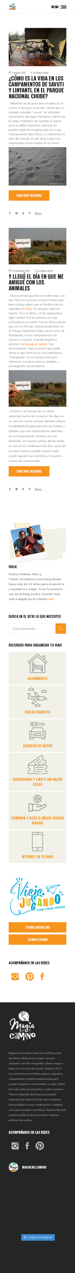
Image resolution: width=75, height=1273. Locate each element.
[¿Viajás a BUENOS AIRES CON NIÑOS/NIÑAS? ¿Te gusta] (56, 1204)
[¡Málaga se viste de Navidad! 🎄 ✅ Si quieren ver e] (18, 1225)
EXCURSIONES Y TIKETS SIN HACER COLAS (37, 782)
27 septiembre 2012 (21, 271)
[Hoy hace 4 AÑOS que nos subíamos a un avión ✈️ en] (56, 1182)
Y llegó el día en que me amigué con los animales (36, 282)
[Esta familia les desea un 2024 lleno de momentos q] (37, 1214)
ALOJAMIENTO (37, 678)
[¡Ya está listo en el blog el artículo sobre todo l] (56, 1225)
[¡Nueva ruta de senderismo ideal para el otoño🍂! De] (37, 1225)
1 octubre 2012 (18, 72)
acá (51, 599)
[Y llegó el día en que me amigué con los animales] (37, 246)
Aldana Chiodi (40, 72)
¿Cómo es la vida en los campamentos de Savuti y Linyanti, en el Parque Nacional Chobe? (36, 87)
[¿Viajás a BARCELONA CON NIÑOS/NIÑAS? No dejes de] (18, 1204)
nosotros (58, 1089)
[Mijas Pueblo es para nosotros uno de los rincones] (37, 1182)
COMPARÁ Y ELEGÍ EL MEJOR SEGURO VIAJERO (37, 820)
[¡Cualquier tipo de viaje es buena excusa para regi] (56, 1192)
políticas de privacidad (33, 1115)
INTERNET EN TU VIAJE (37, 856)
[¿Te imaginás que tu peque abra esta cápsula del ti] (37, 1192)
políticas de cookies (20, 1120)
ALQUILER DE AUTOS (37, 745)
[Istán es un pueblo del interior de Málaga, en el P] (18, 1182)
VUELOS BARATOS (37, 711)
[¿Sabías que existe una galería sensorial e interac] (56, 1214)
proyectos (37, 1089)
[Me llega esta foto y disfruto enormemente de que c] (18, 1192)
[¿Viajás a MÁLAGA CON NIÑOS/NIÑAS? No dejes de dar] (37, 1204)
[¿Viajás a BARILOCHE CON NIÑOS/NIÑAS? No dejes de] (18, 1214)
